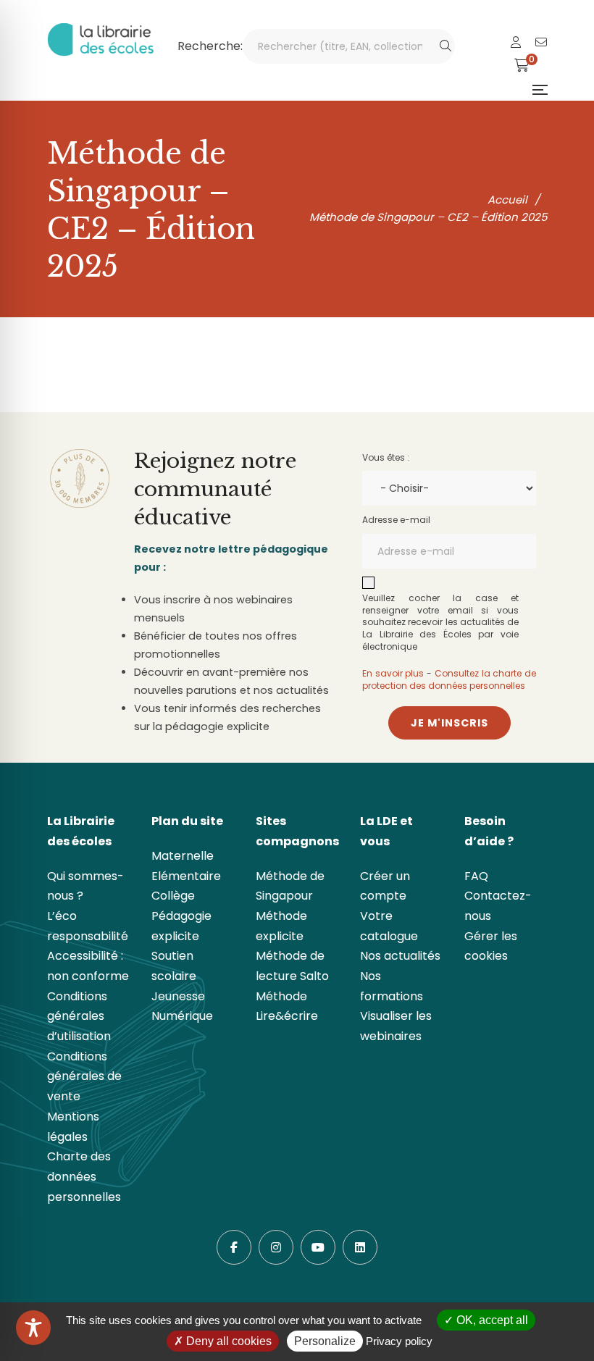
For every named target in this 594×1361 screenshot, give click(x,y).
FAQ (476, 876)
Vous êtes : (385, 457)
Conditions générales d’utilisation (79, 1016)
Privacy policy (399, 1341)
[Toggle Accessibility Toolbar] (33, 1328)
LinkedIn (360, 1247)
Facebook (234, 1247)
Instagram (276, 1247)
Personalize (325, 1341)
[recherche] (445, 46)
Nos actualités (400, 955)
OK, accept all (490, 1320)
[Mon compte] (516, 42)
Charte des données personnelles (84, 1176)
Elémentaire (186, 876)
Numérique (182, 1016)
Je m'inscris (449, 723)
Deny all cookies (227, 1341)
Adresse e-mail (396, 520)
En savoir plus (393, 673)
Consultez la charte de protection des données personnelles (449, 679)
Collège (173, 895)
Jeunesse (178, 996)
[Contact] (541, 42)
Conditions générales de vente (84, 1076)
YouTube (318, 1247)
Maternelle (182, 855)
